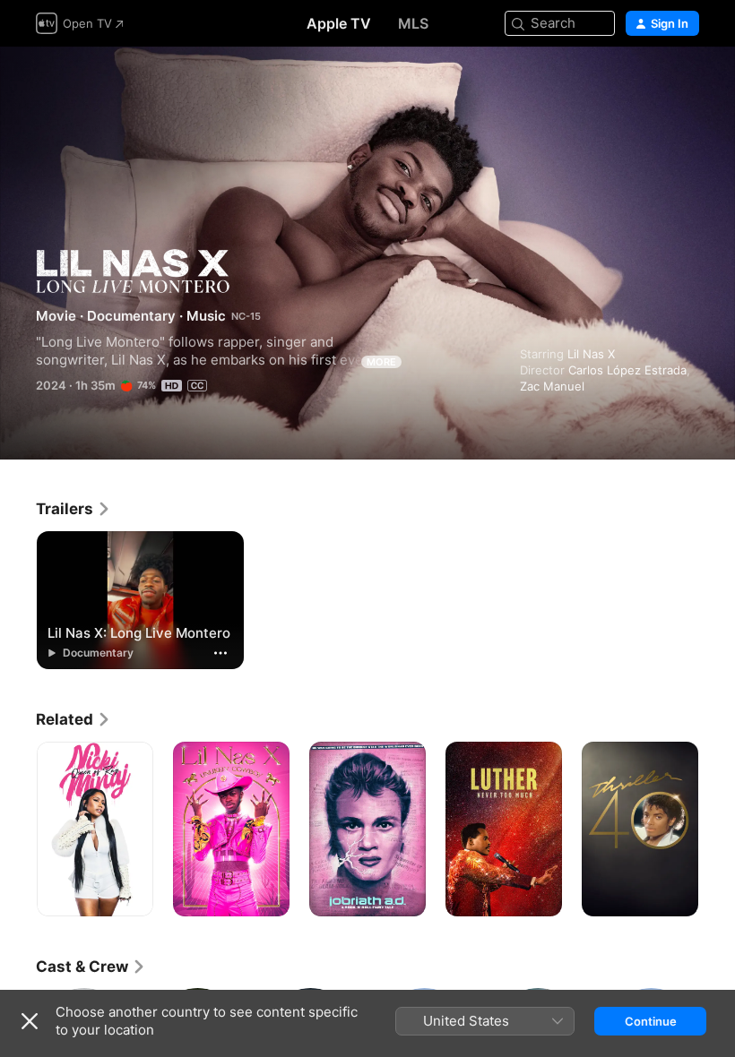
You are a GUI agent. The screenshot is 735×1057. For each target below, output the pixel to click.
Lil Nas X (591, 354)
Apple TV (339, 23)
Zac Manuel (552, 386)
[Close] (30, 1021)
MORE (381, 362)
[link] (73, 509)
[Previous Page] (17, 829)
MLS (413, 23)
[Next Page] (717, 829)
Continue (651, 1021)
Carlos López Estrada (627, 370)
